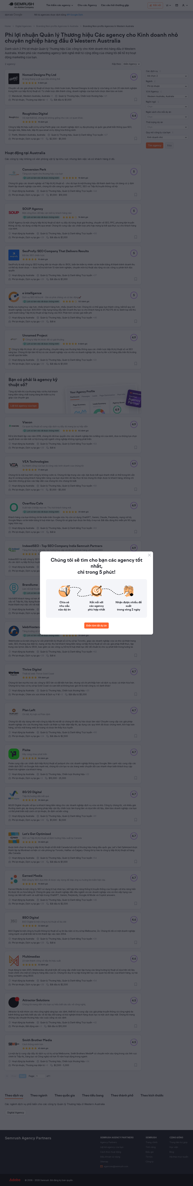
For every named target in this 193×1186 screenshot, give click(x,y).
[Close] (149, 555)
